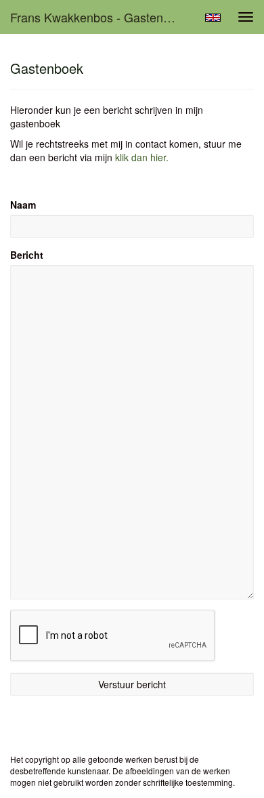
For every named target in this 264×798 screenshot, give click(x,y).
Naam (23, 204)
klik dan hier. (142, 157)
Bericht (26, 254)
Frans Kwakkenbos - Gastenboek (100, 17)
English (213, 18)
